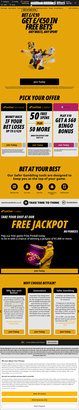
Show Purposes (39, 406)
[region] (39, 384)
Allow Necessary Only (39, 400)
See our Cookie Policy (16, 373)
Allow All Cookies (39, 394)
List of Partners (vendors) (9, 388)
